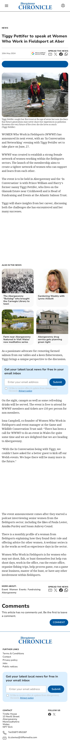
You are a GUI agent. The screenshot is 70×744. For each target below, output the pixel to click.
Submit (57, 382)
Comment (59, 622)
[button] (6, 6)
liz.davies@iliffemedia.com (22, 737)
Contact (7, 656)
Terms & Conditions (13, 653)
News (5, 28)
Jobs (5, 663)
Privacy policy (10, 660)
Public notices (10, 666)
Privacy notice (25, 391)
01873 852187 (19, 732)
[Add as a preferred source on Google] (38, 53)
